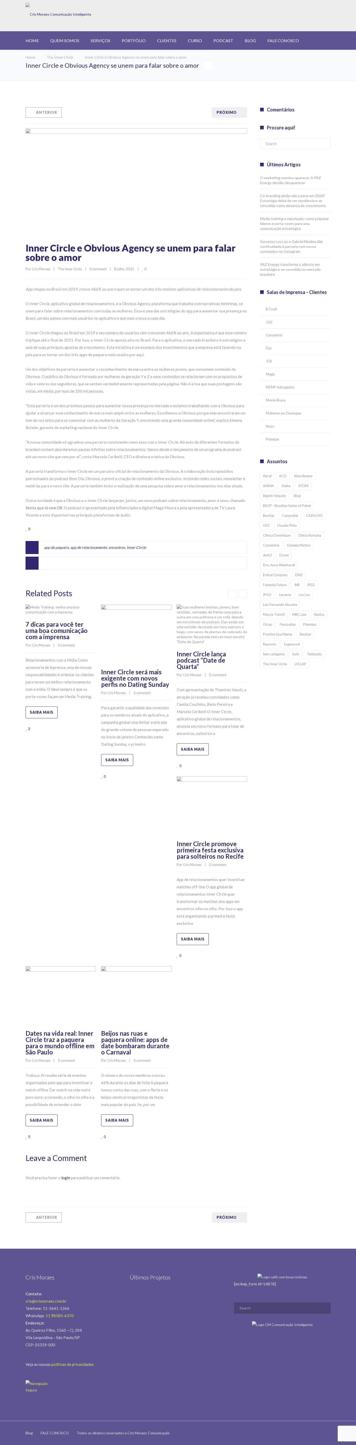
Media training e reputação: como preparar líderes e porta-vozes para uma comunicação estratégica (294, 223)
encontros (117, 547)
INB (297, 585)
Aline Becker (303, 476)
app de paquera (56, 547)
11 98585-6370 (60, 1315)
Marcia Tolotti (274, 614)
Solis (295, 654)
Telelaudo (314, 654)
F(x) (269, 348)
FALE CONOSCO (283, 40)
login (65, 1177)
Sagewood (292, 644)
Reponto (269, 644)
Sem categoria (274, 654)
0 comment (98, 269)
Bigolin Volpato (274, 496)
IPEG (311, 585)
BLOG (250, 40)
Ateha (286, 486)
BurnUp (268, 515)
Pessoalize (288, 624)
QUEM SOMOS (64, 40)
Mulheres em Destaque (283, 413)
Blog (297, 496)
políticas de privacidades (72, 1364)
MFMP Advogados (280, 387)
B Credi (271, 309)
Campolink (290, 515)
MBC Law (299, 614)
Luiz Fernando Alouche (280, 604)
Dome (284, 555)
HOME (32, 40)
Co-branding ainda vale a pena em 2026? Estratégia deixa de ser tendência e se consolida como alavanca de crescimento (293, 200)
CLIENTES (166, 40)
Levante (285, 595)
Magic (270, 374)
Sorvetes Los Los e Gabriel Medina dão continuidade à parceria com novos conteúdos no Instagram (291, 246)
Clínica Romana (309, 535)
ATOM (303, 486)
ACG (282, 476)
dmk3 (267, 555)
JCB (269, 361)
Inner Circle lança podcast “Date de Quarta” (201, 660)
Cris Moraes (41, 269)
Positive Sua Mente (277, 634)
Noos (270, 426)
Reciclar (305, 634)
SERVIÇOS (100, 40)
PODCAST (223, 40)
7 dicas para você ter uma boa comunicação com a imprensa (57, 630)
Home (30, 57)
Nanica (319, 614)
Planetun (272, 439)
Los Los (304, 595)
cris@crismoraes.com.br (46, 1301)
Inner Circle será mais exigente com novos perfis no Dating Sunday (135, 678)
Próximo (227, 112)
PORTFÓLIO (134, 40)
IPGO (267, 595)
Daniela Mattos (299, 545)
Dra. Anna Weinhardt (279, 565)
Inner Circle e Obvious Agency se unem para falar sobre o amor (131, 252)
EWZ (299, 575)
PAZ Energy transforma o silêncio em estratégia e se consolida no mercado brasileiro (290, 269)
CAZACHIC (314, 515)
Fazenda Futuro (275, 585)
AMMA (268, 486)
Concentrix (274, 335)
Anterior (46, 112)
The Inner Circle (60, 57)
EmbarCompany (275, 575)
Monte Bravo (276, 400)
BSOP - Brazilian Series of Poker (287, 506)
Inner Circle (136, 547)
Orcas (267, 624)
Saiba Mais (41, 712)
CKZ (269, 322)
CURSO (195, 40)
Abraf (267, 476)
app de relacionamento (88, 547)
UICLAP (300, 664)
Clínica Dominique (276, 535)
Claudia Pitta (287, 525)
